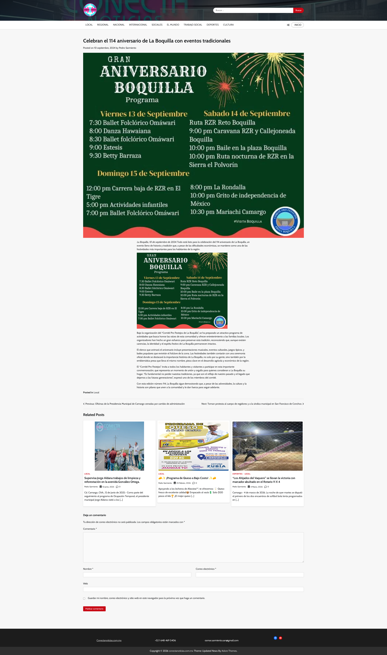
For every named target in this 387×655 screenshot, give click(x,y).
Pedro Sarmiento (127, 47)
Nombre (88, 568)
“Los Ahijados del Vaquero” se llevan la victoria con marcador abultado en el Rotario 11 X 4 (264, 480)
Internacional (138, 24)
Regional (103, 24)
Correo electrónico (206, 568)
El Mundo (173, 24)
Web (85, 583)
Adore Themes (229, 650)
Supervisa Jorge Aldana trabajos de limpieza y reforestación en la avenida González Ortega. (112, 480)
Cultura (228, 24)
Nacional (119, 24)
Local (89, 24)
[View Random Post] (288, 25)
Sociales (157, 24)
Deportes (213, 24)
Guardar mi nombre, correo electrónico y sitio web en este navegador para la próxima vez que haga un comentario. (146, 598)
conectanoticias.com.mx (181, 650)
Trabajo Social (193, 24)
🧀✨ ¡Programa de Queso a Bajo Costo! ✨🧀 (187, 478)
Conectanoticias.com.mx (109, 640)
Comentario (90, 528)
